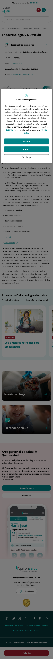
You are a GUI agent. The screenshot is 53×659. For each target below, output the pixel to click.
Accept (26, 141)
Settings (26, 157)
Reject (26, 149)
